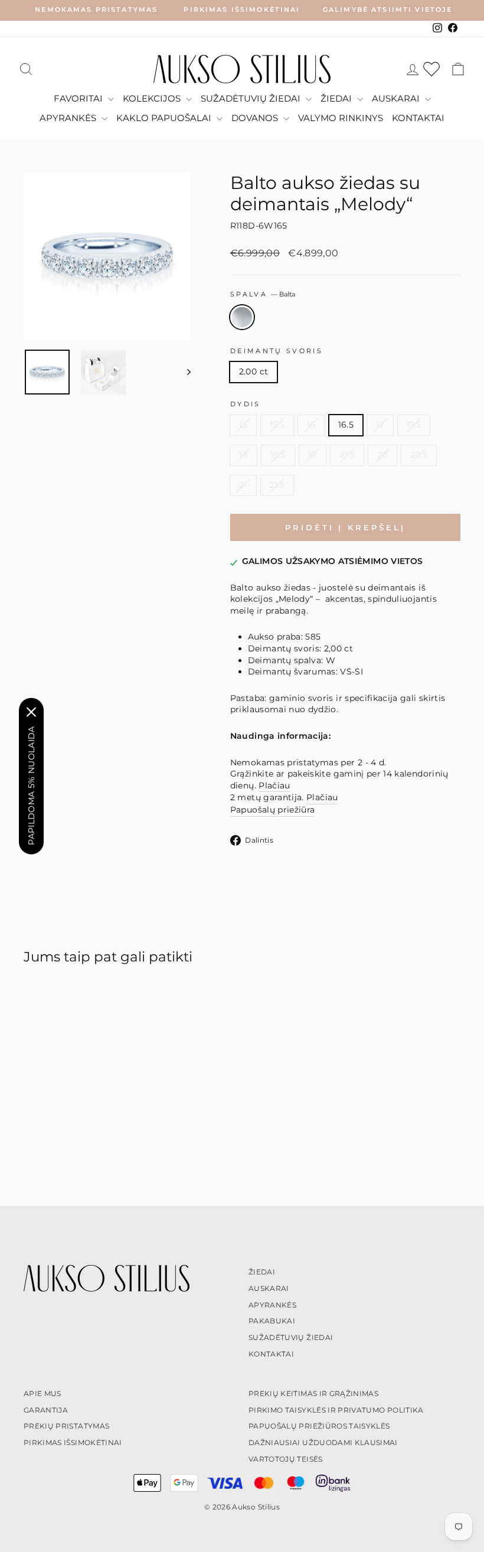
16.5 (346, 424)
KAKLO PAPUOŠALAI (165, 117)
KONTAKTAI (418, 117)
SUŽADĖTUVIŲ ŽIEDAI (252, 98)
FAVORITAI (79, 98)
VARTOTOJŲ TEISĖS (285, 1459)
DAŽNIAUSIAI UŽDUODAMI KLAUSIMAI (323, 1442)
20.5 (418, 454)
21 (243, 485)
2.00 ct (253, 371)
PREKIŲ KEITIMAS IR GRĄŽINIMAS (313, 1393)
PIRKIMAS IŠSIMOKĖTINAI (73, 1442)
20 (382, 454)
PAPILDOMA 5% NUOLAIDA (31, 785)
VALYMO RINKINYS (340, 117)
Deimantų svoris (276, 351)
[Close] (31, 711)
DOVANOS (255, 117)
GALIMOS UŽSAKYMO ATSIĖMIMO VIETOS (332, 561)
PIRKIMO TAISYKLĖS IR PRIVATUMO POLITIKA (336, 1410)
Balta (242, 317)
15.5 (277, 424)
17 (380, 424)
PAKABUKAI (271, 1320)
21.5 (277, 485)
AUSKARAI (397, 98)
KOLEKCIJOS (153, 98)
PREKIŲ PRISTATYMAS (66, 1425)
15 (243, 424)
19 (312, 454)
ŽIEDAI (337, 98)
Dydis (245, 404)
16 (311, 424)
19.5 (347, 454)
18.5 (278, 454)
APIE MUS (42, 1393)
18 (243, 454)
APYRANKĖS (69, 117)
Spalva (263, 294)
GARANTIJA (46, 1410)
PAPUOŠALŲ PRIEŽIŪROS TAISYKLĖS (319, 1425)
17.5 (414, 424)
